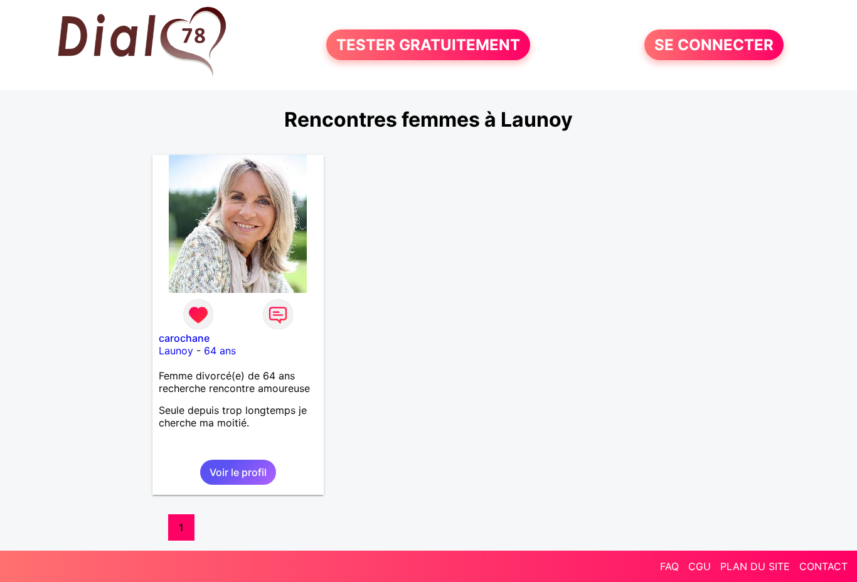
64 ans (220, 350)
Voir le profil (238, 472)
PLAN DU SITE (755, 566)
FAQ (669, 566)
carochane (184, 338)
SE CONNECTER (714, 45)
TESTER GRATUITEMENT (428, 45)
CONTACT (823, 566)
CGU (699, 566)
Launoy (176, 350)
